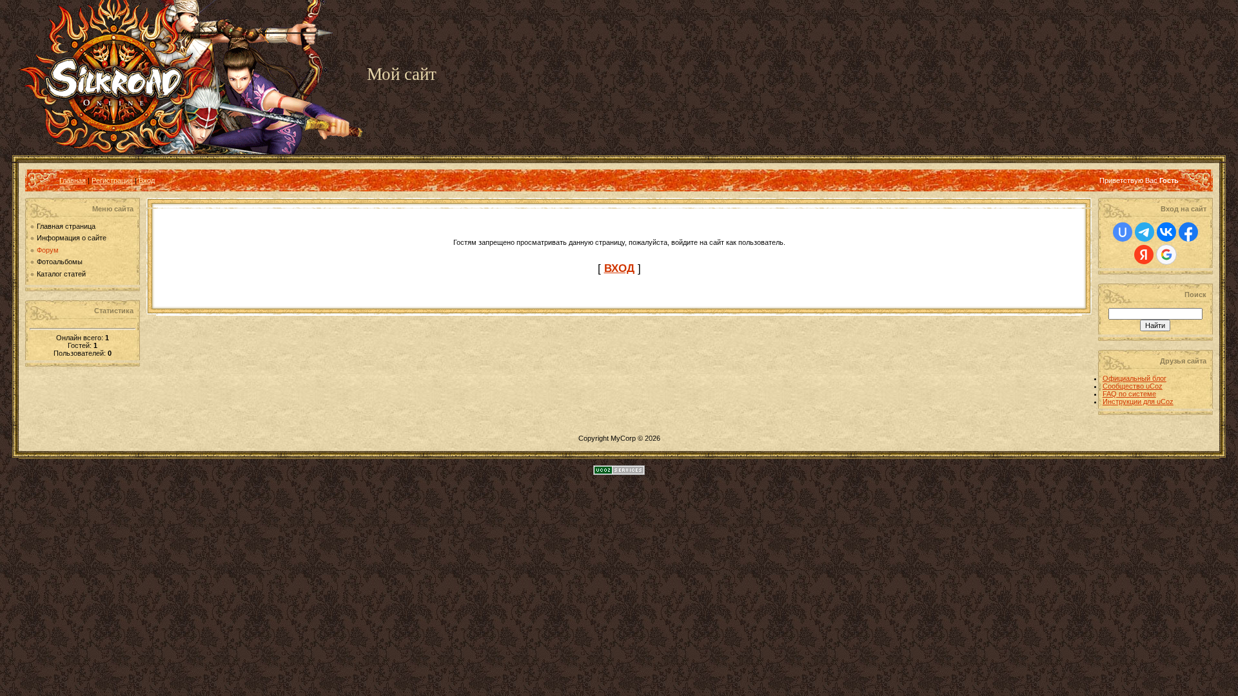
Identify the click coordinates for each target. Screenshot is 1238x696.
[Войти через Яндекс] (1144, 254)
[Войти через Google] (1166, 254)
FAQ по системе (1129, 394)
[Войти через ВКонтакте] (1166, 232)
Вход (147, 180)
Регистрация (112, 180)
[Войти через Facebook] (1188, 232)
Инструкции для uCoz (1138, 401)
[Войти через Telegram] (1144, 232)
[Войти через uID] (1122, 232)
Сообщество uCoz (1133, 386)
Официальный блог (1134, 378)
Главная (72, 180)
